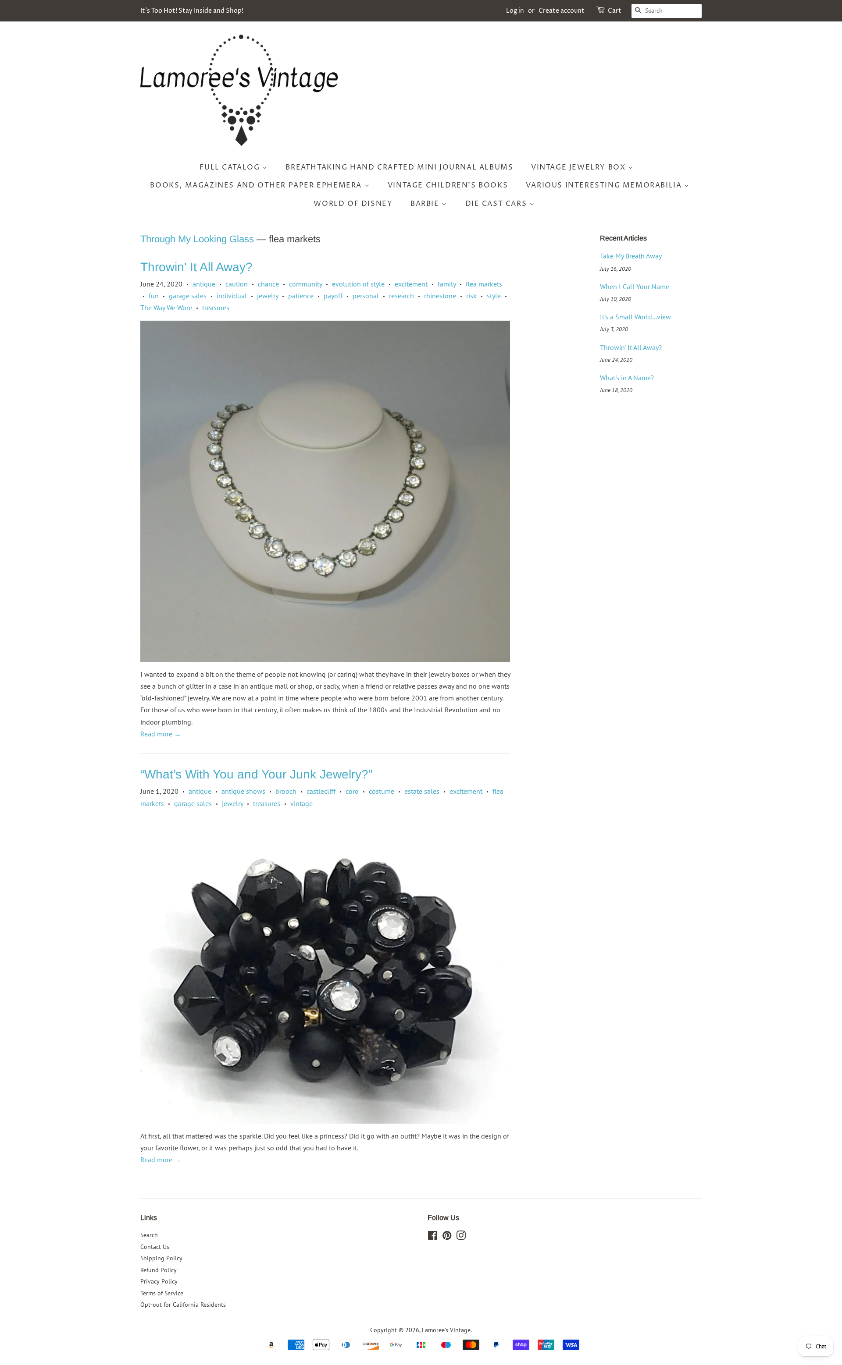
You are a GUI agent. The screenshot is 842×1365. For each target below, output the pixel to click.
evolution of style (358, 283)
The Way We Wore (166, 307)
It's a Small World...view (635, 316)
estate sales (421, 791)
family (447, 283)
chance (268, 283)
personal (366, 295)
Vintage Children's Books (448, 185)
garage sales (188, 295)
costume (381, 791)
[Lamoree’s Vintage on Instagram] (461, 1237)
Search (149, 1235)
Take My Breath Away (631, 255)
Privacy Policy (159, 1281)
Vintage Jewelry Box (579, 167)
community (305, 283)
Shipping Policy (161, 1258)
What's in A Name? (627, 377)
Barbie (426, 204)
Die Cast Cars (497, 204)
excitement (411, 283)
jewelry (267, 295)
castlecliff (321, 791)
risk (471, 295)
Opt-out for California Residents (183, 1304)
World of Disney (353, 204)
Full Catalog (231, 167)
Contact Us (154, 1247)
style (494, 295)
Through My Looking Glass (197, 238)
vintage (301, 803)
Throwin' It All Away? (196, 267)
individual (232, 295)
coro (352, 791)
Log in (515, 11)
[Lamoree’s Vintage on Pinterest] (447, 1237)
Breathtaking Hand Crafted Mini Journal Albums (399, 167)
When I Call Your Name (634, 286)
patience (301, 295)
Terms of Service (161, 1293)
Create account (562, 11)
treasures (215, 307)
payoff (333, 295)
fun (154, 295)
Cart (614, 11)
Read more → (160, 733)
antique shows (243, 791)
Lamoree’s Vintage (446, 1330)
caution (236, 283)
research (401, 295)
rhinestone (440, 295)
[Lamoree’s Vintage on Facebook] (433, 1237)
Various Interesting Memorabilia (605, 185)
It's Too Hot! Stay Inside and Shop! (191, 11)
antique (204, 283)
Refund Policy (158, 1270)
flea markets (484, 283)
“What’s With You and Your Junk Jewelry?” (256, 774)
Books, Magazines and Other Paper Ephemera (257, 185)
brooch (285, 791)
